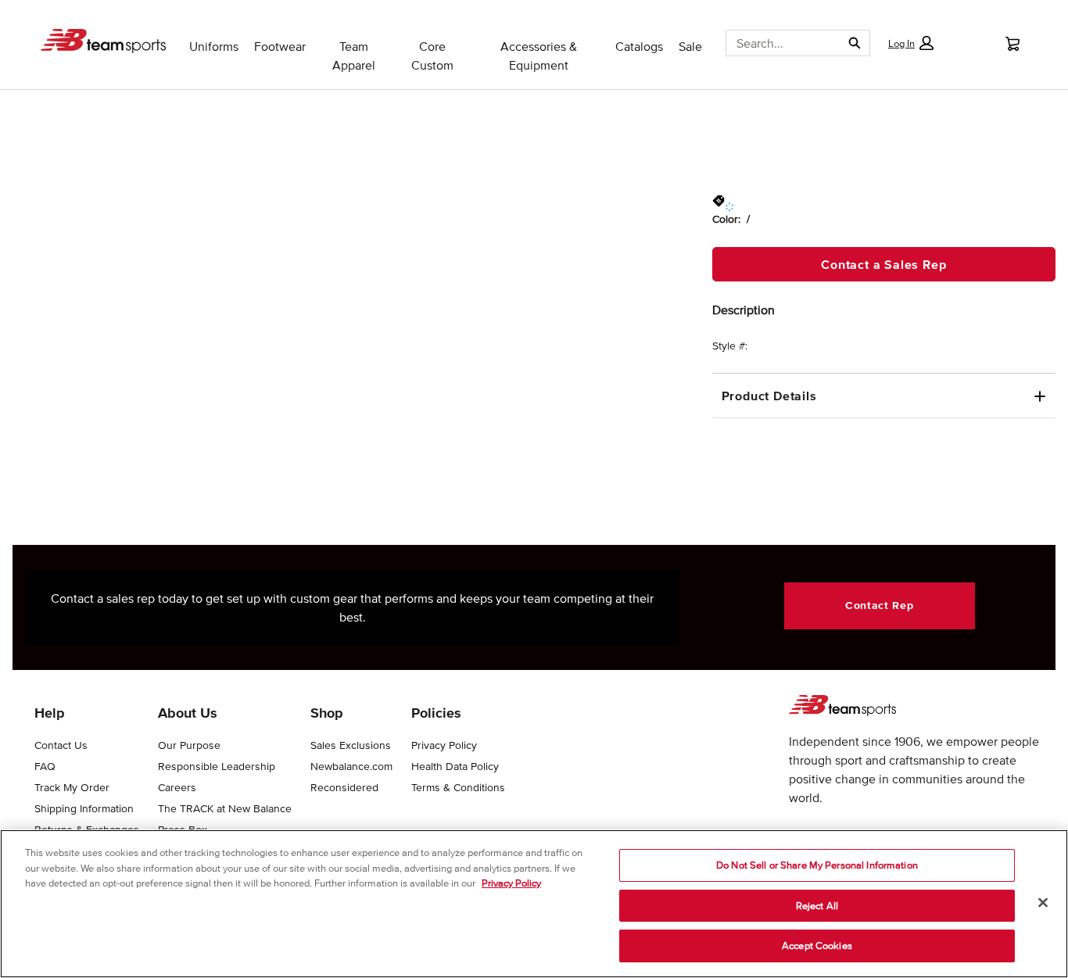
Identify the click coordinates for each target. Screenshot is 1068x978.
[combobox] (777, 43)
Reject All (817, 906)
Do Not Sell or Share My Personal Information (817, 865)
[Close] (1043, 903)
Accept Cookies (817, 945)
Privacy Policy (511, 883)
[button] (911, 43)
